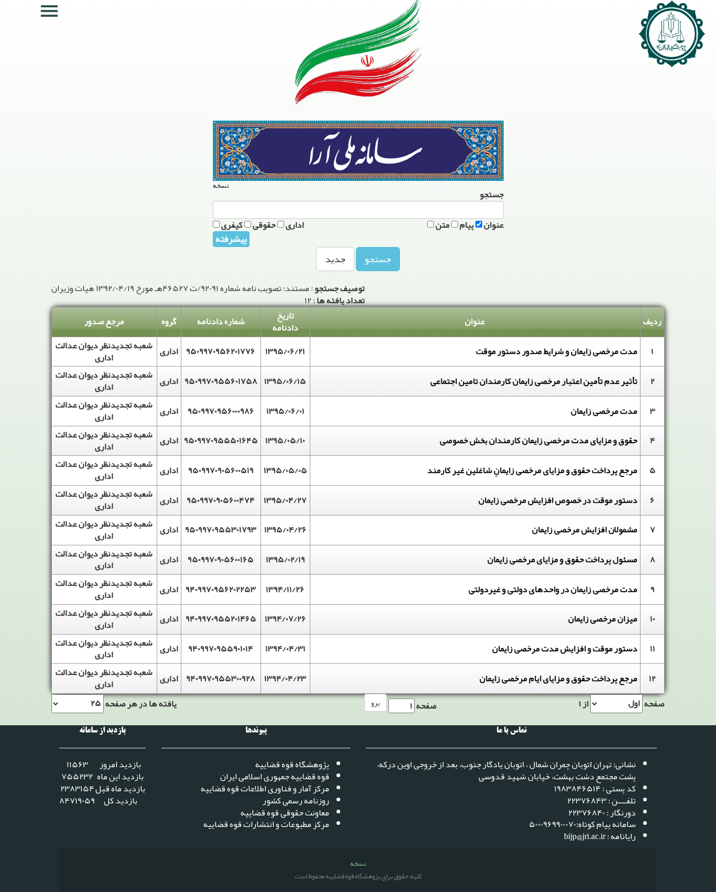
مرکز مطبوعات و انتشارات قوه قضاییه (266, 824)
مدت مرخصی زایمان (604, 411)
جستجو (378, 259)
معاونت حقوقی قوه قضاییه (285, 812)
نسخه (221, 186)
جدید (335, 259)
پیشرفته (231, 239)
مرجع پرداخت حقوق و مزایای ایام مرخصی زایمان (558, 678)
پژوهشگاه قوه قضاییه (292, 764)
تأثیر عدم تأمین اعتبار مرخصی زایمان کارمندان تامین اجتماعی (533, 381)
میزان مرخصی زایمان (602, 618)
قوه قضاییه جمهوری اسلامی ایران (274, 776)
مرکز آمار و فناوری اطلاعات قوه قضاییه (265, 788)
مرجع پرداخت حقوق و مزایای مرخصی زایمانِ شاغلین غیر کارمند (532, 470)
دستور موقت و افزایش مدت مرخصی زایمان (564, 648)
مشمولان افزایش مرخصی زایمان (584, 529)
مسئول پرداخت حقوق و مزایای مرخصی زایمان (562, 559)
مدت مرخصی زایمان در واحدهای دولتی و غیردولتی (553, 589)
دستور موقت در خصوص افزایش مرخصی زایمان (558, 500)
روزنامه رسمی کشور (296, 800)
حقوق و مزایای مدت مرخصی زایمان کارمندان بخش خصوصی (538, 440)
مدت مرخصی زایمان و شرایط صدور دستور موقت (556, 351)
